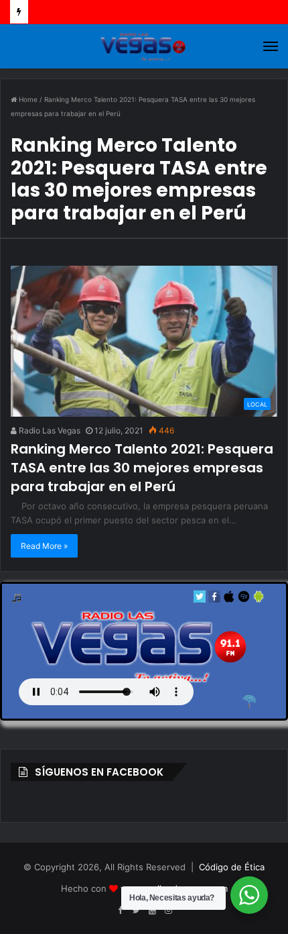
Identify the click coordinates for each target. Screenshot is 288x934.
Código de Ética (232, 867)
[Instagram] (168, 910)
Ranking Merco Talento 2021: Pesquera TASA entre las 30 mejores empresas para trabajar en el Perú (142, 467)
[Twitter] (200, 599)
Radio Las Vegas (48, 430)
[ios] (229, 599)
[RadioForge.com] (249, 702)
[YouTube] (152, 910)
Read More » (44, 546)
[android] (259, 599)
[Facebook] (214, 599)
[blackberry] (244, 599)
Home (27, 99)
